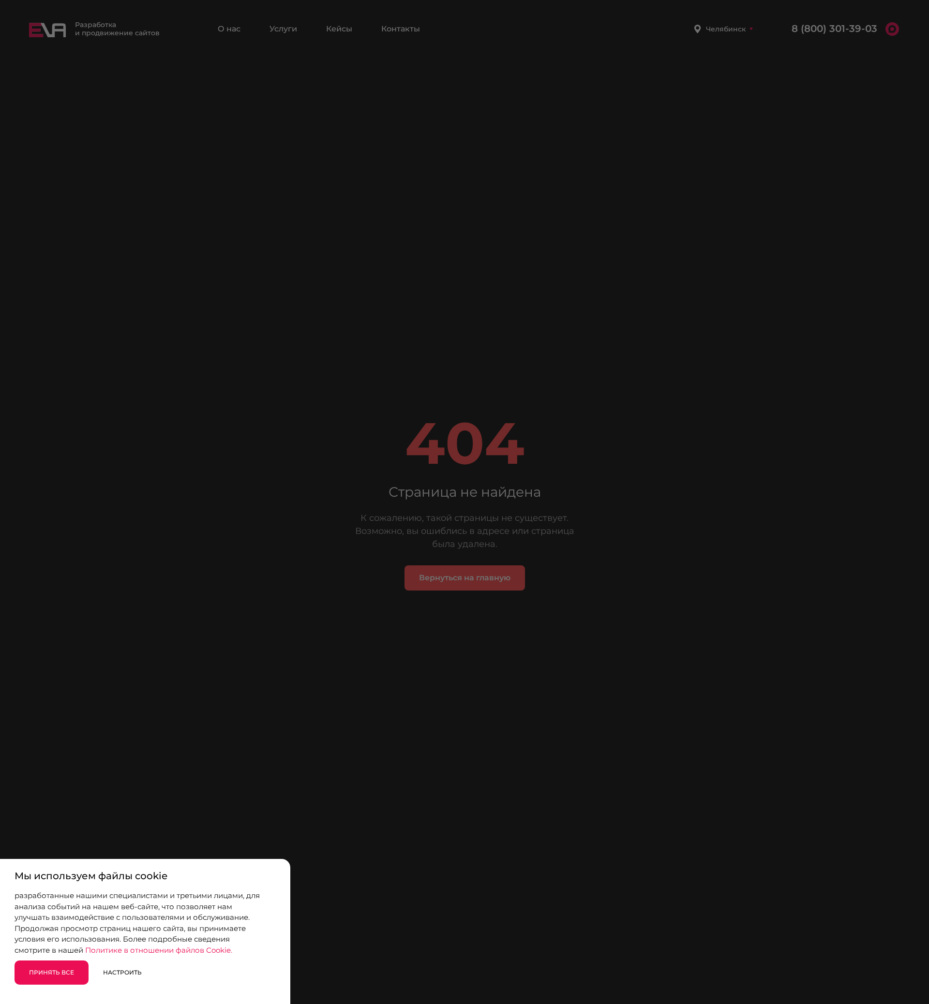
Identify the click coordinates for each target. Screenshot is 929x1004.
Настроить (122, 972)
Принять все (51, 972)
